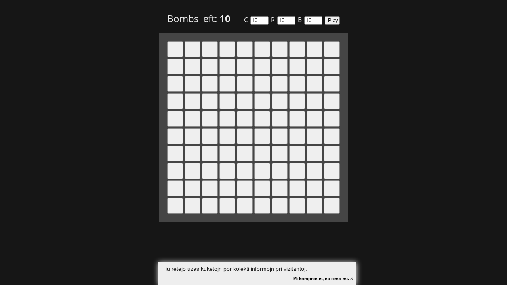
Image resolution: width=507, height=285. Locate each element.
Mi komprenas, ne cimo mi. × (323, 278)
